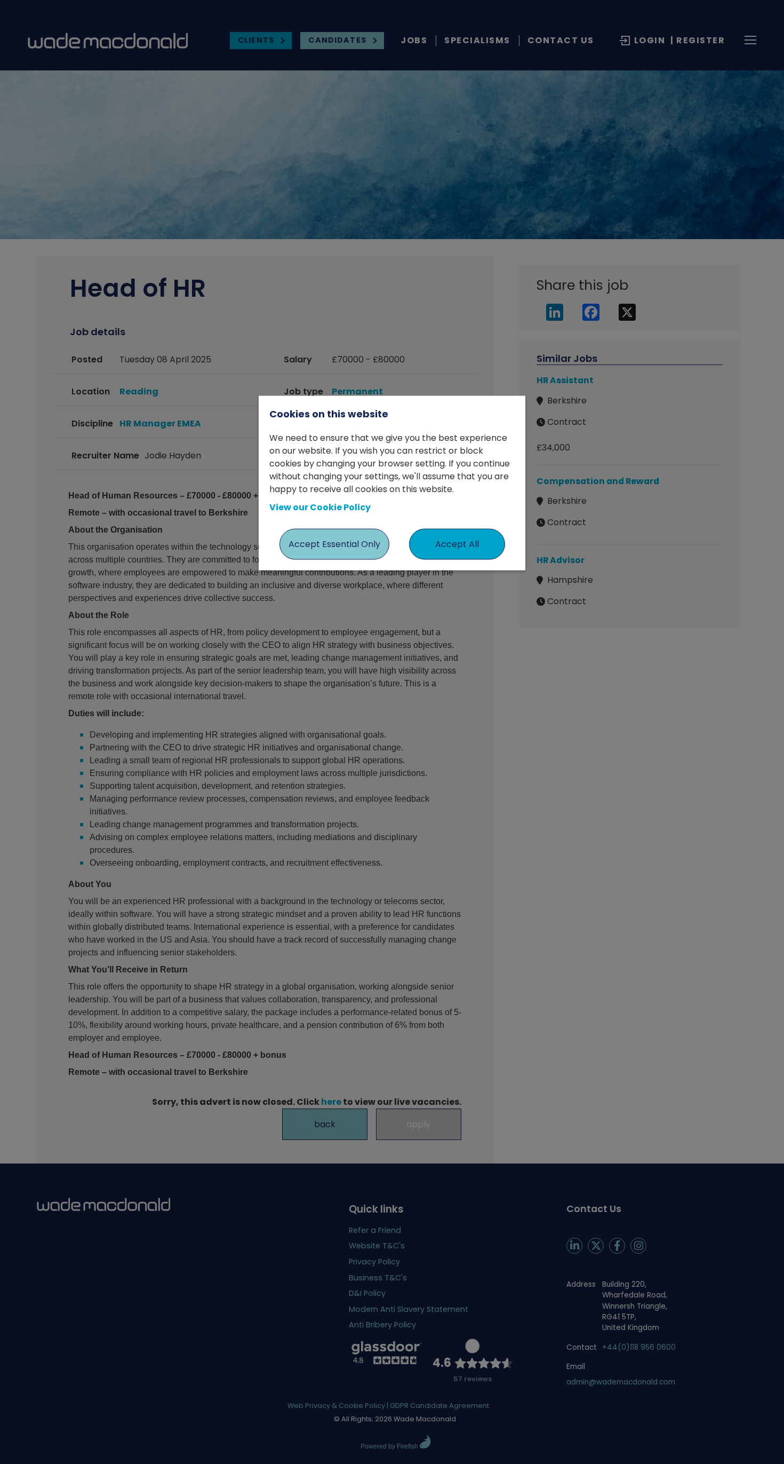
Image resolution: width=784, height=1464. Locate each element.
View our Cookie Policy (320, 507)
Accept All (457, 544)
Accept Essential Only (334, 544)
